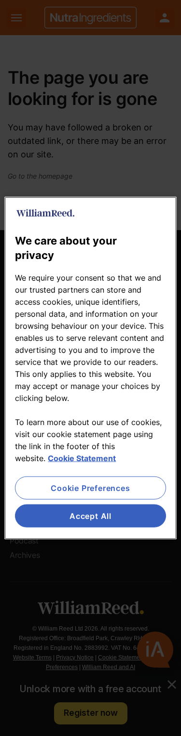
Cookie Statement (82, 458)
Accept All (90, 516)
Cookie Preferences (90, 487)
